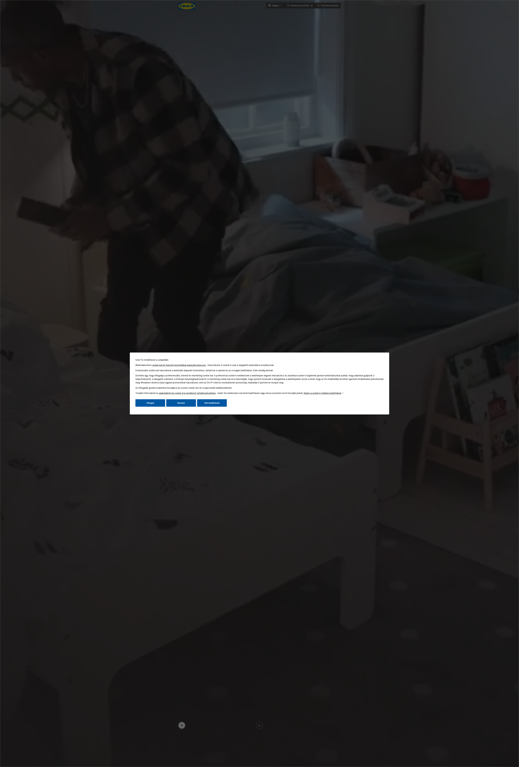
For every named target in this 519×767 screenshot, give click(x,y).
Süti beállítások (212, 403)
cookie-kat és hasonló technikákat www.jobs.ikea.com (179, 365)
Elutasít (181, 403)
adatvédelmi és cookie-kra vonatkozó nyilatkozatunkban (187, 393)
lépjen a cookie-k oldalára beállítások (322, 393)
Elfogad (150, 403)
